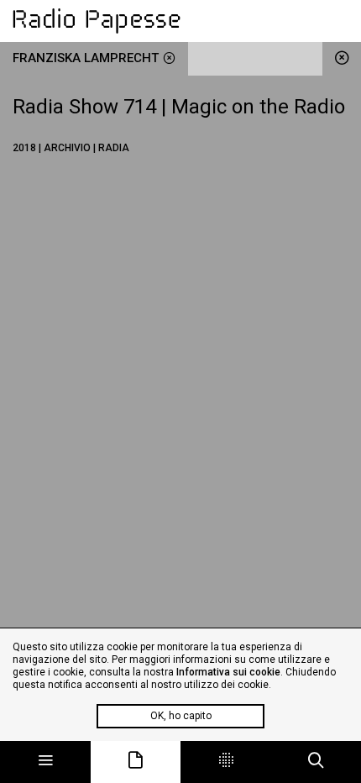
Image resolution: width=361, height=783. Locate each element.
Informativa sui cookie (228, 672)
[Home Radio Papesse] (180, 21)
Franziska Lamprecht (86, 58)
